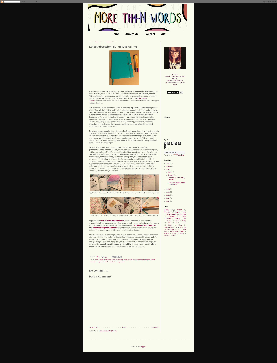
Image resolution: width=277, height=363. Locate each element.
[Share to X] (117, 257)
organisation (102, 262)
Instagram (146, 260)
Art (163, 34)
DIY (179, 229)
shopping (182, 214)
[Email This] (113, 257)
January (171, 175)
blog (100, 260)
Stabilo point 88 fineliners (145, 225)
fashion (177, 212)
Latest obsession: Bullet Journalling (176, 183)
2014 (168, 195)
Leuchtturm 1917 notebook (112, 221)
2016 (168, 189)
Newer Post (94, 327)
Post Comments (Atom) (108, 331)
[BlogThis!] (115, 257)
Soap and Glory (178, 233)
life (185, 219)
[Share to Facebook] (119, 257)
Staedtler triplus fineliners (105, 228)
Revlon (182, 231)
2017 (96, 260)
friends (167, 212)
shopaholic (170, 229)
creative (131, 260)
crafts (125, 260)
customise (167, 235)
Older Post (155, 327)
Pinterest (110, 262)
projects (122, 262)
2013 (168, 198)
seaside (183, 223)
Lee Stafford (174, 231)
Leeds (177, 221)
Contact (149, 34)
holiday (169, 223)
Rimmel (166, 233)
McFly (184, 221)
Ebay (180, 225)
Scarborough (171, 214)
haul (184, 212)
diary (136, 260)
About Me (132, 34)
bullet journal (106, 260)
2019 (168, 166)
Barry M (169, 221)
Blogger (143, 347)
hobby (140, 260)
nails (176, 223)
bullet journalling (117, 260)
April (170, 172)
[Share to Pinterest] (121, 257)
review (179, 210)
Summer (172, 216)
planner (116, 262)
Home (115, 34)
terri (173, 235)
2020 (168, 163)
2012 (168, 201)
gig (185, 227)
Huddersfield (168, 227)
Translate (180, 155)
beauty (177, 219)
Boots (170, 225)
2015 (168, 192)
